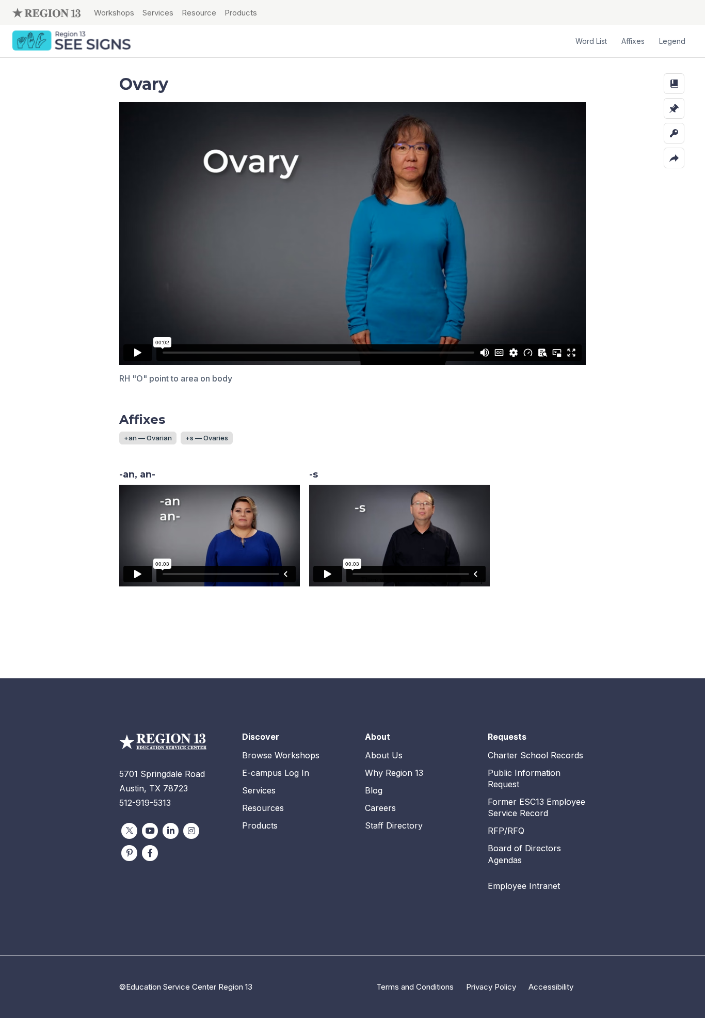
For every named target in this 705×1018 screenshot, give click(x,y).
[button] (674, 83)
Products (241, 13)
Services (157, 13)
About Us (384, 755)
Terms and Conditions (415, 987)
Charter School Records (535, 755)
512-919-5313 (145, 803)
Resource (199, 13)
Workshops (114, 13)
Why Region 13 (394, 773)
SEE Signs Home (72, 41)
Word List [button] (591, 41)
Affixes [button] (633, 41)
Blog (373, 790)
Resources (263, 808)
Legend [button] (672, 41)
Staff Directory (394, 825)
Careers (380, 808)
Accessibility (550, 987)
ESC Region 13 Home (46, 12)
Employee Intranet (524, 886)
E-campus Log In (275, 773)
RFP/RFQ (506, 830)
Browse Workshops (280, 755)
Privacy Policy (491, 987)
